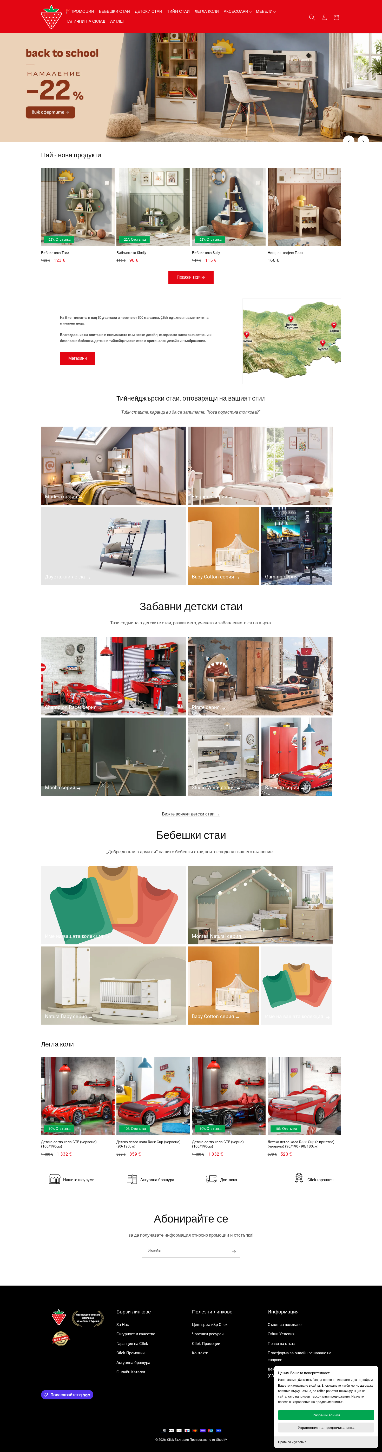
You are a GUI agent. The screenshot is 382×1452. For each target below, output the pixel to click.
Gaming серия (281, 577)
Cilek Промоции (130, 1353)
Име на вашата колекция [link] (74, 936)
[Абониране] (234, 1251)
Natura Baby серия (66, 1016)
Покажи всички (191, 277)
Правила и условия (292, 1442)
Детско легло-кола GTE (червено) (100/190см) (69, 1144)
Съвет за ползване (284, 1324)
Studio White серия (213, 787)
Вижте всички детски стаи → (191, 814)
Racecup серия (282, 787)
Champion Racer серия (70, 707)
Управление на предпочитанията (326, 1427)
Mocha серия (60, 787)
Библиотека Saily (206, 253)
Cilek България (178, 1440)
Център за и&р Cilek (210, 1324)
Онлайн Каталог (130, 1372)
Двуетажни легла (65, 577)
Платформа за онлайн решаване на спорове (299, 1356)
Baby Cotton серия (213, 577)
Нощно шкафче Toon (285, 253)
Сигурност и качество (135, 1334)
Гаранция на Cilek (132, 1343)
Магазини (77, 358)
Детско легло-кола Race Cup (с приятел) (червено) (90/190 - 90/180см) (301, 1144)
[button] (237, 11)
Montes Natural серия (216, 936)
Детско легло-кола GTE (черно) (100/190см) (218, 1144)
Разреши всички (326, 1415)
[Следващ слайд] (363, 141)
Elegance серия (209, 497)
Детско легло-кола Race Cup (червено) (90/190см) (148, 1144)
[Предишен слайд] (348, 141)
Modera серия (61, 497)
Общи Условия (281, 1334)
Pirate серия (206, 707)
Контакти (200, 1353)
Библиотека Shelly (131, 253)
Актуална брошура (133, 1362)
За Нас (122, 1324)
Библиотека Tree (55, 253)
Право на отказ (281, 1343)
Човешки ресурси (207, 1334)
